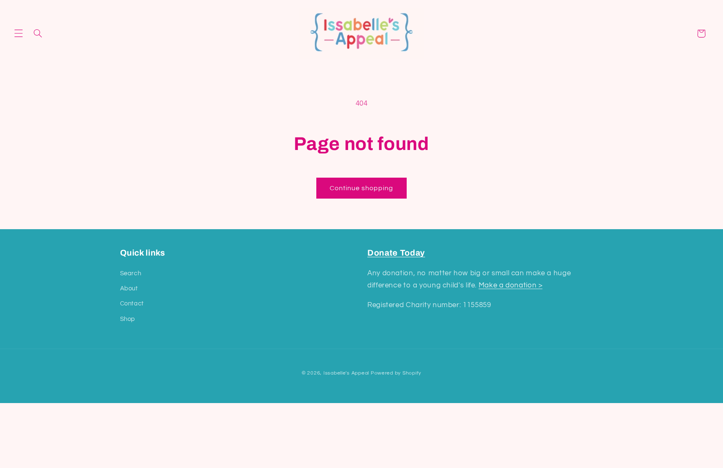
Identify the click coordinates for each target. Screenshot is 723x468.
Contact (132, 303)
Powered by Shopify (396, 373)
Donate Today (396, 252)
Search (130, 273)
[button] (18, 33)
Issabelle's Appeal (346, 373)
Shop (128, 319)
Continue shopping (362, 188)
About (129, 288)
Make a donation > (511, 285)
